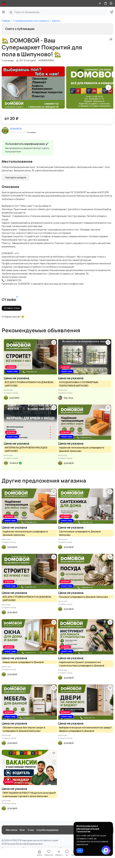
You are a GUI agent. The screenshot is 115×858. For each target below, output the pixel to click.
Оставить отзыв (11, 308)
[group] (33, 87)
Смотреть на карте (15, 177)
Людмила (14, 463)
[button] (108, 87)
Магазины (11, 829)
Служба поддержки (47, 829)
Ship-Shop (68, 397)
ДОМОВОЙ (15, 128)
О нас (31, 829)
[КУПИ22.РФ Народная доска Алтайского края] (4, 3)
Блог (22, 829)
